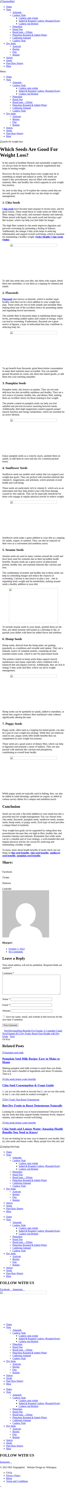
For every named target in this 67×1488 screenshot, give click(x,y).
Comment (8, 973)
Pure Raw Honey (14, 63)
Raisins (16, 54)
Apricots (16, 46)
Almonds (17, 12)
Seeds (9, 60)
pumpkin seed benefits (28, 855)
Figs (14, 52)
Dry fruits (11, 43)
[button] (33, 870)
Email (6, 1005)
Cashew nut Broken (28, 23)
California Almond (21, 37)
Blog (8, 66)
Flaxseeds (7, 299)
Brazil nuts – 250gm (22, 32)
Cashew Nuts (19, 15)
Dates (9, 6)
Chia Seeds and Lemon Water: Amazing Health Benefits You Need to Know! (32, 1130)
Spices (9, 57)
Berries (15, 49)
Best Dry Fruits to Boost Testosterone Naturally (32, 1105)
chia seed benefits (39, 852)
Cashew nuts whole (28, 18)
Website (6, 1010)
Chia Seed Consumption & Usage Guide (28, 1085)
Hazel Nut (17, 29)
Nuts (8, 9)
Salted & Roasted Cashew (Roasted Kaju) (39, 20)
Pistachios (17, 26)
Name (6, 999)
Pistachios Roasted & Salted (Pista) (29, 35)
